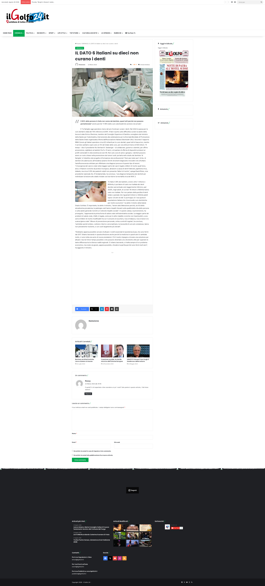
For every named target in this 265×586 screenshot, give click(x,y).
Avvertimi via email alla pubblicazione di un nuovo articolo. (93, 455)
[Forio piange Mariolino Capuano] (132, 543)
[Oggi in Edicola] (174, 97)
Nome (74, 433)
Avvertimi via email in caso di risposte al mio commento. (92, 451)
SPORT (51, 33)
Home (78, 43)
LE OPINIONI (105, 33)
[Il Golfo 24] (27, 17)
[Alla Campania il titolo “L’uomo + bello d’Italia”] (132, 527)
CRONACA (18, 33)
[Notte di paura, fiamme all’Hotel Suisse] (119, 527)
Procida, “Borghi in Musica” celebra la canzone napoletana (50, 2)
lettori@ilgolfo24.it (78, 559)
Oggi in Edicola (162, 48)
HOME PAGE (7, 33)
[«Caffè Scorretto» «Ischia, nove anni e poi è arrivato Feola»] (145, 535)
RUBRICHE (117, 33)
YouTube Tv (131, 33)
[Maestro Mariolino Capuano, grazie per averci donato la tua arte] (132, 535)
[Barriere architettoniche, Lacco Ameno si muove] (86, 351)
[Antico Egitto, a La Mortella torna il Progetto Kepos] (119, 535)
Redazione (82, 64)
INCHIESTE (41, 33)
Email (74, 442)
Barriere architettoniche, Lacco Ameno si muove (84, 360)
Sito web (117, 442)
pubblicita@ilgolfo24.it (79, 574)
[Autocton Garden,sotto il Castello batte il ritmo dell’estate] (119, 543)
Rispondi (88, 394)
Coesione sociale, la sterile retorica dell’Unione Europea (112, 360)
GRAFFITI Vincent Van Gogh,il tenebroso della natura (138, 360)
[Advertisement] (112, 276)
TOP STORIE (74, 33)
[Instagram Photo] (22, 490)
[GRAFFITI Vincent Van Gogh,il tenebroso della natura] (138, 351)
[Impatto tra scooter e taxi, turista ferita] (145, 543)
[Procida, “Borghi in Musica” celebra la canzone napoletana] (145, 527)
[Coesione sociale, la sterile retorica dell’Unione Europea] (112, 351)
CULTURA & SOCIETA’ (89, 33)
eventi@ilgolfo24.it (78, 566)
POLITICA (29, 33)
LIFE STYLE (62, 33)
